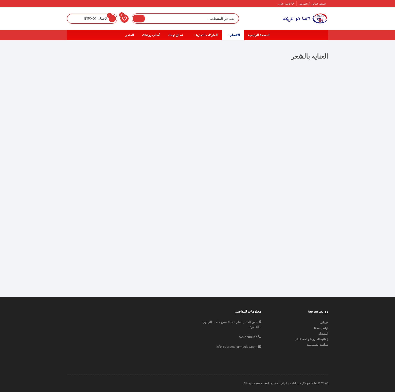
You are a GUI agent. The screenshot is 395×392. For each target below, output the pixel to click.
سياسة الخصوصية (317, 344)
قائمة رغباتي (284, 3)
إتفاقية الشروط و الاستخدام (311, 339)
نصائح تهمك (175, 35)
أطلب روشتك (151, 35)
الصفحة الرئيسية (259, 35)
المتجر (129, 35)
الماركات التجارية (206, 35)
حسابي (324, 322)
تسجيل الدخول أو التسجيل (312, 3)
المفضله (323, 333)
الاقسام (235, 35)
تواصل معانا (321, 328)
